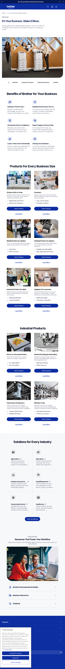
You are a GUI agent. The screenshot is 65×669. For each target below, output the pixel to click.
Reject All (16, 658)
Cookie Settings (15, 662)
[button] (32, 587)
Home (3, 13)
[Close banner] (63, 2)
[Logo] (11, 7)
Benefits (15, 82)
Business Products (28, 82)
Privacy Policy (8, 649)
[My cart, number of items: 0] (52, 7)
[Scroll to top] (8, 82)
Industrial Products (43, 82)
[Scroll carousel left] (1, 1)
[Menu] (56, 7)
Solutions (56, 82)
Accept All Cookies (15, 653)
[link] (31, 1)
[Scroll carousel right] (60, 1)
